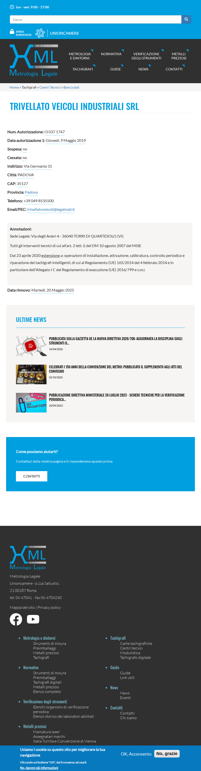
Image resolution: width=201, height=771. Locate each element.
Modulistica (130, 652)
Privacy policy (49, 607)
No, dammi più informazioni (39, 768)
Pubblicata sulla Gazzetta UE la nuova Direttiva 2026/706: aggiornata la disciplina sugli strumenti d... (115, 340)
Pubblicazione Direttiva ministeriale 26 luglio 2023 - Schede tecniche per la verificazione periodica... (117, 397)
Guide (115, 69)
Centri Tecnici (50, 87)
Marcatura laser (46, 731)
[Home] (39, 60)
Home (14, 87)
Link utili (127, 677)
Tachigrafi (83, 69)
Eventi (125, 697)
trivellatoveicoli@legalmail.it (51, 209)
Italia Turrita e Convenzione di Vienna (64, 741)
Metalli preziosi (178, 56)
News (143, 69)
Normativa (111, 54)
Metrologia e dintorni (80, 56)
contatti (31, 476)
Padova (31, 192)
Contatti (174, 69)
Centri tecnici (131, 648)
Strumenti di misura (49, 643)
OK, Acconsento (136, 754)
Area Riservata (24, 33)
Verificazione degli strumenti (146, 56)
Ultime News (31, 319)
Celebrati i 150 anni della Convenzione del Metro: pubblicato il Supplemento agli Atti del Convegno (115, 368)
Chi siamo (128, 717)
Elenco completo (47, 691)
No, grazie (166, 753)
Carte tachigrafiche (136, 643)
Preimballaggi (44, 648)
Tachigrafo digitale (135, 657)
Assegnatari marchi (49, 736)
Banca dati (71, 87)
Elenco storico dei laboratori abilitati (63, 716)
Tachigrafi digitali (47, 682)
